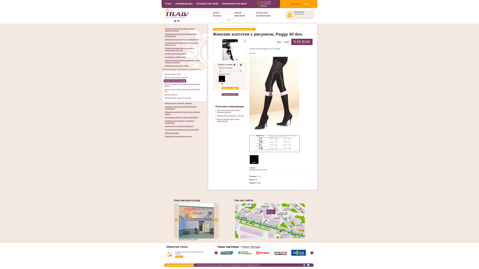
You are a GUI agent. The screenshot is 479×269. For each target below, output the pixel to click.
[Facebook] (304, 265)
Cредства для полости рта (175, 54)
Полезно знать (262, 13)
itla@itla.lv (263, 6)
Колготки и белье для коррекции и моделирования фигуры (182, 85)
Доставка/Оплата (263, 16)
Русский (296, 3)
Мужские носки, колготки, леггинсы (178, 103)
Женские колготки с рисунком (175, 81)
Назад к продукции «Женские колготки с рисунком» (235, 29)
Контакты (217, 16)
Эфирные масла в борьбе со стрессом (230, 116)
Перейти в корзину (230, 94)
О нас (168, 4)
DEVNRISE (189, 265)
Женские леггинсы (171, 95)
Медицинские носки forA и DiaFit (177, 66)
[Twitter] (308, 265)
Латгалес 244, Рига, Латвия (188, 239)
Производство (184, 4)
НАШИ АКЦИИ (239, 16)
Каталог (216, 13)
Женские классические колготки (176, 77)
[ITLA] (176, 19)
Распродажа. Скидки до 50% (175, 57)
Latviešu (305, 3)
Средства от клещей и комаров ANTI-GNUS (181, 117)
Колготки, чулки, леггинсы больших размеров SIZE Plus (182, 90)
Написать (179, 257)
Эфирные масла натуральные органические (182, 39)
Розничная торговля (234, 4)
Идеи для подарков (172, 133)
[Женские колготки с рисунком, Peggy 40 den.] (230, 49)
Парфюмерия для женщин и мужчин (178, 136)
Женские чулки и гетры (173, 74)
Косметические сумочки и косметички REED (182, 130)
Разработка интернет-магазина (176, 265)
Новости (238, 13)
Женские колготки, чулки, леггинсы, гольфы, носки (181, 69)
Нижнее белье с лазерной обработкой (179, 126)
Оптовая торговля (207, 4)
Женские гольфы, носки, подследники (178, 98)
